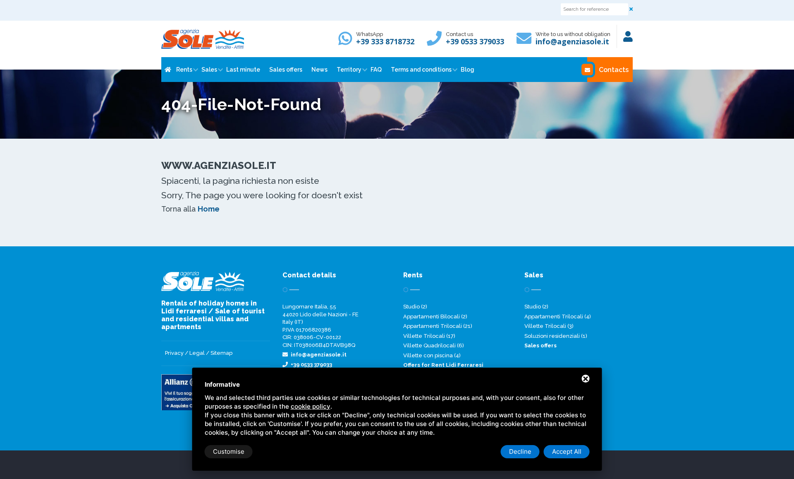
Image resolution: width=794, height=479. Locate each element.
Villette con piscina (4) (432, 355)
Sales (209, 69)
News (319, 69)
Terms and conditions (421, 69)
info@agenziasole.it (572, 41)
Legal (197, 353)
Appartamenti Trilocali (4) (557, 316)
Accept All (566, 451)
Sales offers (285, 69)
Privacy (174, 353)
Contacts (614, 70)
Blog (467, 69)
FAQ (376, 69)
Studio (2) (415, 306)
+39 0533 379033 (475, 41)
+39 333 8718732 (385, 41)
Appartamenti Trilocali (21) (437, 326)
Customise (228, 451)
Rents (184, 69)
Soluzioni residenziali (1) (555, 336)
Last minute (243, 69)
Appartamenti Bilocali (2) (435, 316)
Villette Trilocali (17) (429, 336)
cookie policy (310, 406)
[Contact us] (436, 42)
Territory (349, 69)
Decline (520, 451)
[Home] (167, 69)
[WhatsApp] (347, 42)
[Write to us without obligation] (526, 42)
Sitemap (221, 353)
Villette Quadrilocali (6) (433, 345)
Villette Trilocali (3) (549, 326)
